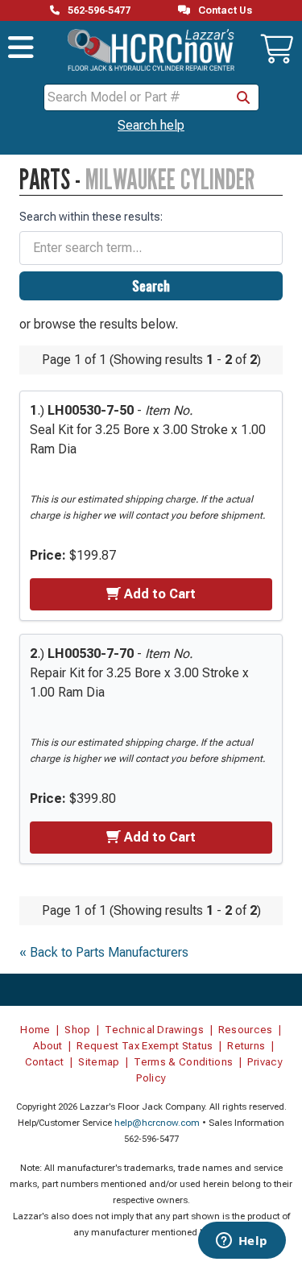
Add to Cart (160, 594)
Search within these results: (91, 216)
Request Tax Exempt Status (145, 1046)
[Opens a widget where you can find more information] (241, 1242)
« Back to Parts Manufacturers (103, 952)
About (48, 1046)
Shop (77, 1030)
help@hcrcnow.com (157, 1123)
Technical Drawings (154, 1030)
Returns (246, 1046)
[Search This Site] (243, 97)
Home (35, 1030)
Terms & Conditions (183, 1062)
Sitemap (98, 1062)
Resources (245, 1030)
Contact (44, 1062)
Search (151, 286)
